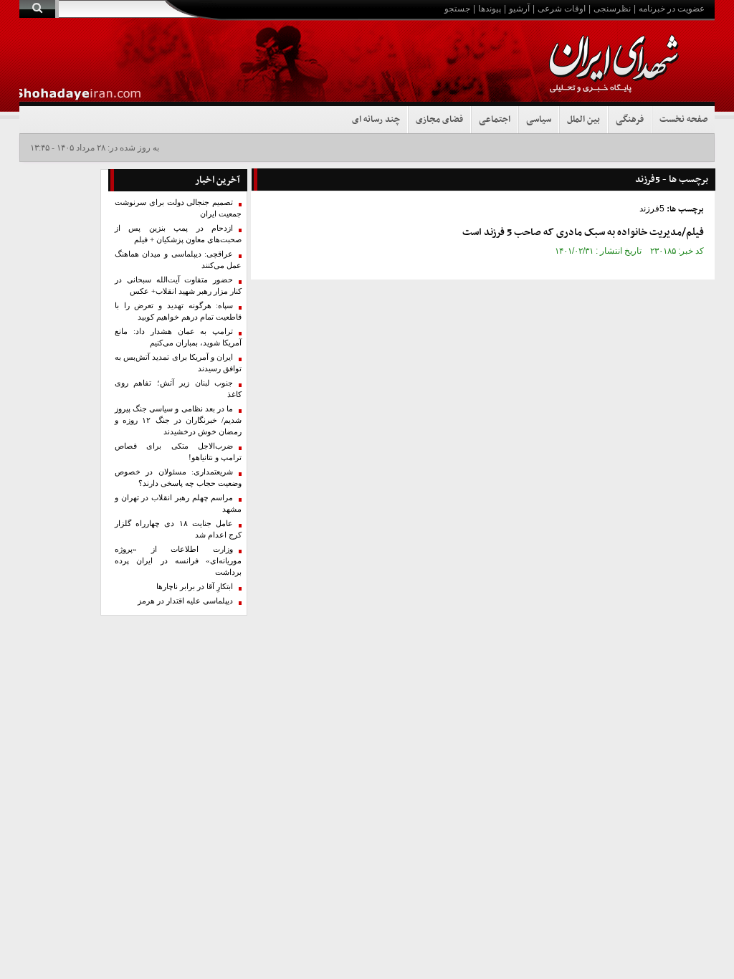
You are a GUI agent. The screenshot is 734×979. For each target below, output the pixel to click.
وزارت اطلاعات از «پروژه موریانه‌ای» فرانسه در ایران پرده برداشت (178, 560)
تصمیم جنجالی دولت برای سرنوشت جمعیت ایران (178, 208)
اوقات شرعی (562, 9)
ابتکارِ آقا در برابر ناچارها (194, 587)
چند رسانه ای (376, 120)
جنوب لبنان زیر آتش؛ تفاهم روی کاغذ (178, 388)
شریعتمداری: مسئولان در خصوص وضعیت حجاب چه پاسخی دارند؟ (178, 477)
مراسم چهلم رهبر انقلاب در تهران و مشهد (178, 503)
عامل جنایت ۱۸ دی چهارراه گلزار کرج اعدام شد (178, 529)
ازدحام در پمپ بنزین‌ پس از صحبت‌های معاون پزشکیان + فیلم (178, 234)
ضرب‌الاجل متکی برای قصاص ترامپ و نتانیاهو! (178, 452)
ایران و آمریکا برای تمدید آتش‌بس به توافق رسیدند (178, 363)
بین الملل (583, 120)
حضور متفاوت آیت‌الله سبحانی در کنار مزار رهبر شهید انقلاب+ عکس (178, 285)
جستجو (457, 9)
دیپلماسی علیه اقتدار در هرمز (185, 601)
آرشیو (519, 9)
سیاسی (538, 120)
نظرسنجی (612, 9)
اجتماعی (494, 120)
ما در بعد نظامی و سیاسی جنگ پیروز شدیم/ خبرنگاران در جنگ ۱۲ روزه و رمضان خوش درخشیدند (178, 420)
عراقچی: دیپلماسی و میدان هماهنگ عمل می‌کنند (178, 259)
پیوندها (489, 9)
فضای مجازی (439, 120)
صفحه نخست (683, 120)
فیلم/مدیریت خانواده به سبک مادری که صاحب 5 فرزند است (583, 233)
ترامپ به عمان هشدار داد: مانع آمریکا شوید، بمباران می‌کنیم (178, 337)
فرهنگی (630, 120)
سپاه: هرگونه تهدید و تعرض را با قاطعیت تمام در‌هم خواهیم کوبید (178, 311)
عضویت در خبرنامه (672, 9)
